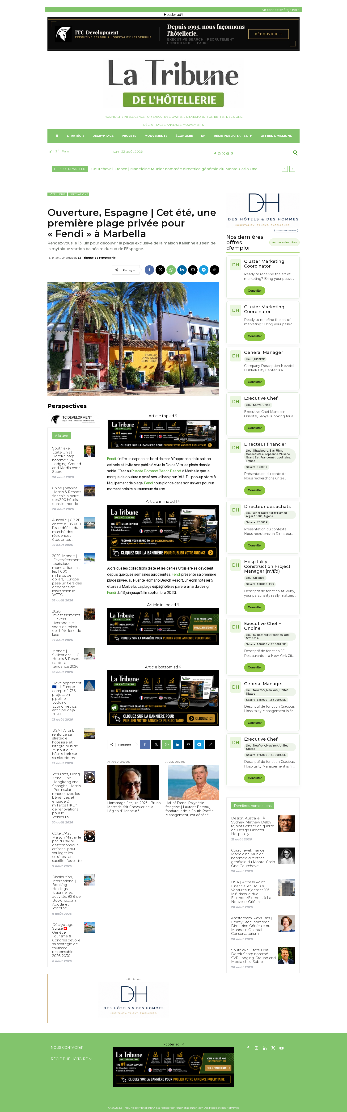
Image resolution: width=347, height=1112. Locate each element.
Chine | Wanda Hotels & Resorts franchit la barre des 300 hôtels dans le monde (66, 496)
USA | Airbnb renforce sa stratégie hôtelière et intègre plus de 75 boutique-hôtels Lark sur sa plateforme (65, 744)
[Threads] (232, 153)
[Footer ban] (173, 1067)
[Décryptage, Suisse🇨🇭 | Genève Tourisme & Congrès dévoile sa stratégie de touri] (89, 927)
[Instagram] (219, 153)
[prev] (285, 169)
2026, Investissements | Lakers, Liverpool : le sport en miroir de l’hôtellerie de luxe (66, 623)
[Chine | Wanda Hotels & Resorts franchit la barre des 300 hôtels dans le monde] (89, 490)
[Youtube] (227, 153)
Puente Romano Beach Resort (156, 471)
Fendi (111, 459)
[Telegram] (203, 270)
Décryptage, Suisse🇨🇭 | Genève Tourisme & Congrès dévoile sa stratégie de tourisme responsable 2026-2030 (66, 940)
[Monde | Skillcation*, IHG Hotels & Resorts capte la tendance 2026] (89, 653)
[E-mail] (193, 270)
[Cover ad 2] (163, 533)
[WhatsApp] (171, 270)
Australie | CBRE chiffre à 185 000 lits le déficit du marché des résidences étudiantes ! (66, 530)
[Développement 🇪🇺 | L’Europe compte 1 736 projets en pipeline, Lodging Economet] (89, 685)
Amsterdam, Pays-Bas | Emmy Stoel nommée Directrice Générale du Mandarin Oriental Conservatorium (251, 926)
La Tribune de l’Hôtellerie (97, 257)
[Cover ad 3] (163, 649)
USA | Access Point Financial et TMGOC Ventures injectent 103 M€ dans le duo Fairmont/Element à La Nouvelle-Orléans (251, 892)
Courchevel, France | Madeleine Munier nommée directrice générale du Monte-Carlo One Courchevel (253, 858)
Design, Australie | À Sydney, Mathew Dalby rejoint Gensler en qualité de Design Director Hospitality (252, 826)
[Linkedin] (182, 270)
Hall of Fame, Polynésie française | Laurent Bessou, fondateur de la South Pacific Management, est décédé (189, 809)
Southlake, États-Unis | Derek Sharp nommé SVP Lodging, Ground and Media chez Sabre (66, 460)
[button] (272, 153)
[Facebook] (214, 153)
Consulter (255, 290)
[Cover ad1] (163, 698)
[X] (223, 153)
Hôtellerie (57, 194)
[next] (292, 169)
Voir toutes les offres (284, 242)
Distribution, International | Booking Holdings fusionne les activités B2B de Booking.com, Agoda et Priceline (66, 892)
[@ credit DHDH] (173, 49)
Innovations (78, 194)
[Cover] (163, 453)
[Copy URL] (214, 270)
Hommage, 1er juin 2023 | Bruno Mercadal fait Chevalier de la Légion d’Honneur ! (134, 807)
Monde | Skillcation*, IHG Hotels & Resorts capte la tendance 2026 (66, 659)
